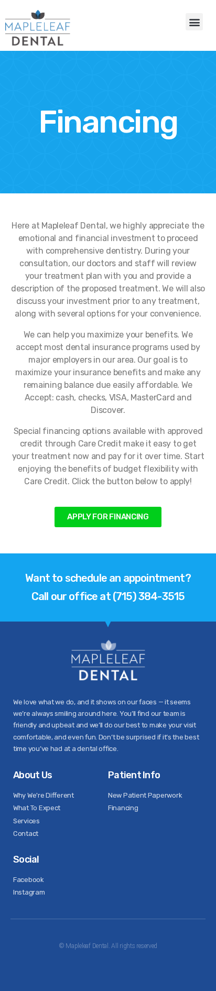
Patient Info (134, 775)
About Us (32, 775)
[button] (194, 21)
